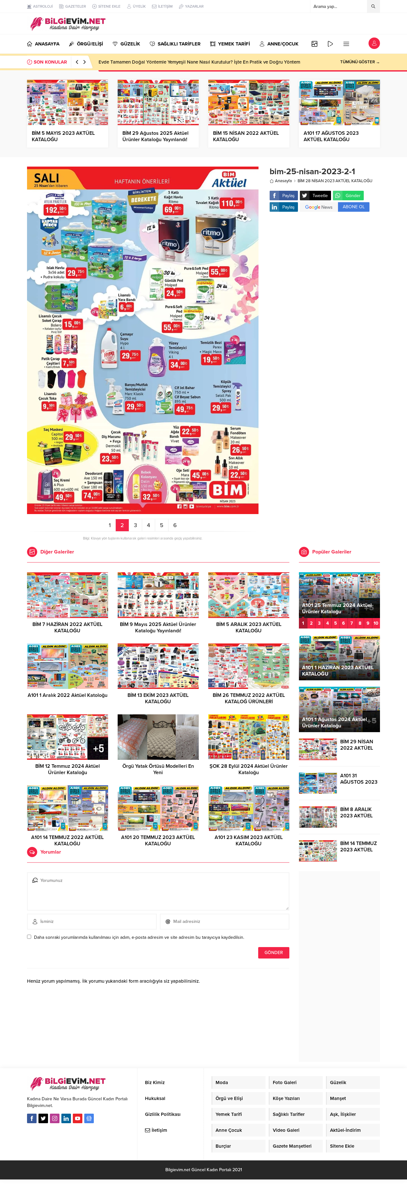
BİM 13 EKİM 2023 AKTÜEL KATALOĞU (158, 698)
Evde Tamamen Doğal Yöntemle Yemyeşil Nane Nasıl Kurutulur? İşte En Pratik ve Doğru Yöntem (199, 62)
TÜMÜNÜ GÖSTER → (360, 62)
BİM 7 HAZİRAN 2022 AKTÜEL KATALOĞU (67, 627)
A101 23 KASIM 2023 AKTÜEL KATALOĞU (249, 840)
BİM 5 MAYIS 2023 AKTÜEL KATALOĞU (63, 136)
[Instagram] (54, 1118)
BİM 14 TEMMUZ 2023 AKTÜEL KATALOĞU (358, 849)
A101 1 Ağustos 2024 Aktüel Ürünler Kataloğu (334, 722)
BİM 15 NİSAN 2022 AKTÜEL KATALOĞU (246, 136)
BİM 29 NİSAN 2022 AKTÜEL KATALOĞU (356, 748)
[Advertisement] (325, 267)
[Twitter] (43, 1118)
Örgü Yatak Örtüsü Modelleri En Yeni (158, 769)
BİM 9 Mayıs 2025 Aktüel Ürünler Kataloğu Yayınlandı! (158, 627)
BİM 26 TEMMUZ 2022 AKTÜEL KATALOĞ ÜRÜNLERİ (249, 698)
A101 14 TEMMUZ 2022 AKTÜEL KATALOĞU (67, 840)
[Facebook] (32, 1118)
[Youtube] (77, 1118)
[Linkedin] (66, 1118)
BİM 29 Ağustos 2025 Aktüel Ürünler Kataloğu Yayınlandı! (155, 136)
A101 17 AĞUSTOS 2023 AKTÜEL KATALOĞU (331, 136)
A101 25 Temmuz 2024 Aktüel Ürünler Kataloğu (337, 608)
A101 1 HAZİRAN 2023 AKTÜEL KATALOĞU (338, 670)
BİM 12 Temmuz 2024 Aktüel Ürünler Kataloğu (67, 769)
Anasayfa (283, 180)
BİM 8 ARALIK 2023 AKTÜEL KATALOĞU (356, 815)
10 (376, 623)
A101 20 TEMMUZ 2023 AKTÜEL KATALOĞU (158, 840)
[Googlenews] (89, 1118)
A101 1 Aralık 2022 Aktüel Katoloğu (67, 695)
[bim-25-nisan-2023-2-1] (143, 511)
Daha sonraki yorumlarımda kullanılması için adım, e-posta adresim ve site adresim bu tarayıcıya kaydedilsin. (139, 937)
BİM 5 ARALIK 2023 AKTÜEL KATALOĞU (248, 627)
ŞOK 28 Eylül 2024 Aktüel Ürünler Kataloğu (249, 769)
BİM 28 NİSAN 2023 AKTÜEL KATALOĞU (335, 180)
